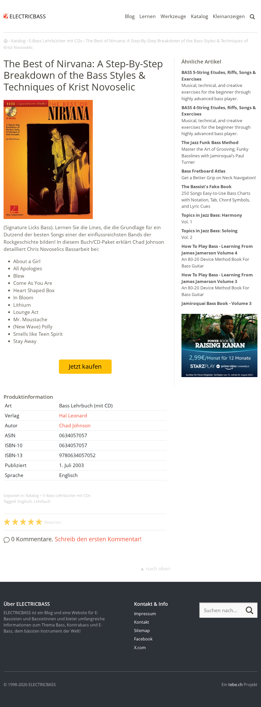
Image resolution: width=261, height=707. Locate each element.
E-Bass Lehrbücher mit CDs (66, 495)
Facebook (143, 639)
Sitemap (142, 630)
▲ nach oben (155, 568)
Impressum (145, 613)
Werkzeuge (173, 16)
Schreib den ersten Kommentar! (98, 539)
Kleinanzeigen (229, 16)
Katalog (199, 16)
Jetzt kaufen (85, 366)
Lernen (147, 16)
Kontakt (141, 622)
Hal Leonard (73, 415)
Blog (130, 16)
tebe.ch (235, 684)
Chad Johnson (75, 425)
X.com (140, 647)
